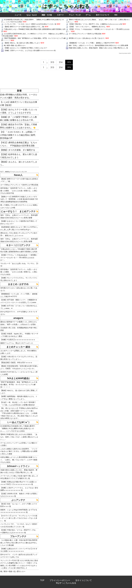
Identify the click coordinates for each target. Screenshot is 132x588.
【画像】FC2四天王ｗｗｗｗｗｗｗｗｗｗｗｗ (17, 339)
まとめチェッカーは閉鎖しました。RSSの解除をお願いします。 (18, 351)
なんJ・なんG (32, 15)
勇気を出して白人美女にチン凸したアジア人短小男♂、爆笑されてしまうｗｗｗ (18, 234)
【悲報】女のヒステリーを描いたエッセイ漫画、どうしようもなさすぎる (18, 111)
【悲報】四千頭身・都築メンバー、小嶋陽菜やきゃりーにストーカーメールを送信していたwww (18, 301)
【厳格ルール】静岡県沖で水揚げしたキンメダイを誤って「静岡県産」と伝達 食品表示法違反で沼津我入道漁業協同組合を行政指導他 (19, 199)
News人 (18, 174)
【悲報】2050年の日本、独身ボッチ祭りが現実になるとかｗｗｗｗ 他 (19, 494)
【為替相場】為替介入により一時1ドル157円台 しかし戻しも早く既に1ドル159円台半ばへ (19, 228)
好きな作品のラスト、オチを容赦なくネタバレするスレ (18, 312)
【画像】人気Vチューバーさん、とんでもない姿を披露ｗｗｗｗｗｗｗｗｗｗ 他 (29, 50)
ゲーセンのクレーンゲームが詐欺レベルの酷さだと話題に (18, 444)
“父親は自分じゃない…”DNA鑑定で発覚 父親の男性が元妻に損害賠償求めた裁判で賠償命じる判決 (33, 30)
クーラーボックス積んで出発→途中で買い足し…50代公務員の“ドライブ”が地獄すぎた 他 (19, 477)
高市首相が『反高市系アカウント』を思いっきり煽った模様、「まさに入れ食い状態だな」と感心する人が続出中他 (18, 190)
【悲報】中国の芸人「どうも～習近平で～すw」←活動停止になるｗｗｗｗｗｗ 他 (95, 24)
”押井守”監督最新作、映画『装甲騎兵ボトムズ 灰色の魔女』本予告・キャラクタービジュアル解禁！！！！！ (33, 39)
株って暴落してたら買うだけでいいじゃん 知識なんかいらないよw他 (19, 206)
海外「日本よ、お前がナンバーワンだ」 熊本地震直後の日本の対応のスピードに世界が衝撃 (98, 45)
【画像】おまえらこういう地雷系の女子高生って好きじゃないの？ (25, 48)
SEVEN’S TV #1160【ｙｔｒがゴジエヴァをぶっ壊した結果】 (18, 373)
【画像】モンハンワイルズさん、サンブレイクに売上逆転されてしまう (18, 279)
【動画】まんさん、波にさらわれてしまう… (18, 163)
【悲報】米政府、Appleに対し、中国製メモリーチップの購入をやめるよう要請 (19, 334)
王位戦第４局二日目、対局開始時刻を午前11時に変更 (18, 329)
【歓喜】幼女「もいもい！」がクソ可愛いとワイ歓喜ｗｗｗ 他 (18, 505)
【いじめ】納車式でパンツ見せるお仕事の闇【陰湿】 (18, 104)
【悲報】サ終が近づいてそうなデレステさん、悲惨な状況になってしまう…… (18, 357)
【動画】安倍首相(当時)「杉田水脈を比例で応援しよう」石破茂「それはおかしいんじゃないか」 (19, 367)
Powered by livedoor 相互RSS (125, 53)
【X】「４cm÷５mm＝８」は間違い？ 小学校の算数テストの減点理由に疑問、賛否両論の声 (19, 134)
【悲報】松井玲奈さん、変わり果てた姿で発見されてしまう (18, 156)
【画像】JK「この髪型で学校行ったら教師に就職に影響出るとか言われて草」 (18, 118)
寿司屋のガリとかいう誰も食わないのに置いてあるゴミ (87, 38)
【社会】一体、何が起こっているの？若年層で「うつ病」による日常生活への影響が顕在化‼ (18, 403)
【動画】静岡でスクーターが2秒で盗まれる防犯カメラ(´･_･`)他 (24, 27)
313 (52, 62)
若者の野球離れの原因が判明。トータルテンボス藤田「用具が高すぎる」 (18, 96)
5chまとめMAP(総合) (18, 378)
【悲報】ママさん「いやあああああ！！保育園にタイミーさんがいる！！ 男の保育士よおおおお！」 (97, 30)
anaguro (18, 317)
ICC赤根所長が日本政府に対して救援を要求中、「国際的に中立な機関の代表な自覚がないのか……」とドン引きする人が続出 (32, 20)
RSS (115, 15)
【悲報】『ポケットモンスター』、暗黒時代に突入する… (87, 27)
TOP (42, 580)
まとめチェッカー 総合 (18, 346)
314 (60, 62)
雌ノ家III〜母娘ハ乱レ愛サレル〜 (14, 45)
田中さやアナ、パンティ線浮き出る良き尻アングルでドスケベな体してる (18, 555)
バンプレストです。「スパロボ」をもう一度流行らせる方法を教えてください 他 (30, 24)
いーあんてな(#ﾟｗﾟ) (18, 422)
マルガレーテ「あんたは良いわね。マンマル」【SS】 (19, 264)
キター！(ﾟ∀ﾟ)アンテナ (18, 245)
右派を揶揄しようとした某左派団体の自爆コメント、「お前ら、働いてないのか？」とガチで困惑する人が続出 (18, 459)
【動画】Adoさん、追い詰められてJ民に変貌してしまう (22, 43)
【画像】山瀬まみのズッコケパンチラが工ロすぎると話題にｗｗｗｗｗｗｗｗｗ (18, 549)
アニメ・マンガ (75, 15)
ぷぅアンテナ (18, 499)
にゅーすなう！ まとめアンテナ (18, 211)
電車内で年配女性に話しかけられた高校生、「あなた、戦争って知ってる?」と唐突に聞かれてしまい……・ (98, 20)
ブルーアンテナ (18, 536)
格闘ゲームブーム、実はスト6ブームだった (16, 343)
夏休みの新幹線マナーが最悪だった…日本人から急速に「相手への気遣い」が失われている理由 (18, 323)
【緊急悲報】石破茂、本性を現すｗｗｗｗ (16, 362)
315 (69, 62)
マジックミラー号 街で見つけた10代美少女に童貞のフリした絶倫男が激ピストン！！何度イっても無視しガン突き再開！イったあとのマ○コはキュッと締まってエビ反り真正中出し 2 (19, 564)
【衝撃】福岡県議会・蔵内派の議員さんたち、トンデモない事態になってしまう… (18, 397)
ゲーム (88, 15)
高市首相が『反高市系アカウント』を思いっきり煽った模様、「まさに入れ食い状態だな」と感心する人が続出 (18, 272)
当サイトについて (102, 15)
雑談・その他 (47, 15)
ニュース (18, 15)
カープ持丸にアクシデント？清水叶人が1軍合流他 (85, 34)
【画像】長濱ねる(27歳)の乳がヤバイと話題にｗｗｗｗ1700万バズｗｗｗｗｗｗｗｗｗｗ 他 (18, 483)
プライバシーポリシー (60, 580)
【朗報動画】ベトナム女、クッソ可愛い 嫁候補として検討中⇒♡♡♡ (92, 43)
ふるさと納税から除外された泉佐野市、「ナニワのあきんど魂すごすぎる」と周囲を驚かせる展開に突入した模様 (18, 451)
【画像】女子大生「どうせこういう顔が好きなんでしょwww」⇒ (18, 306)
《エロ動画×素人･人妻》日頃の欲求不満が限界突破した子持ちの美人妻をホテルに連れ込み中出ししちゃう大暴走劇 (18, 542)
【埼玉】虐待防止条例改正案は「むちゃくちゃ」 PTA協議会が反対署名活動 (18, 144)
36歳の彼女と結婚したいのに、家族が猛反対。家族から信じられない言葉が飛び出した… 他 (98, 48)
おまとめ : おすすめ (18, 284)
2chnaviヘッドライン (18, 466)
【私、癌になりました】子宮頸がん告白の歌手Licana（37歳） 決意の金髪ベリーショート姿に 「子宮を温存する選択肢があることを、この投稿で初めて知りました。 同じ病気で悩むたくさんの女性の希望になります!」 (19, 413)
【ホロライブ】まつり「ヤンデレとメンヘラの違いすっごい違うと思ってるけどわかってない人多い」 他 (18, 518)
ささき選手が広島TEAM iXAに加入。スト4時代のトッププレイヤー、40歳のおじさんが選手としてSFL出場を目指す (33, 35)
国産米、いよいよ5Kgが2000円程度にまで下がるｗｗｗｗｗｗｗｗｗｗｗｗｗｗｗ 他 (18, 511)
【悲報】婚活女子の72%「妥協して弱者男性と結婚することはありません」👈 (18, 126)
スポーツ (60, 15)
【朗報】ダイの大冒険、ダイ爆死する (17, 150)
